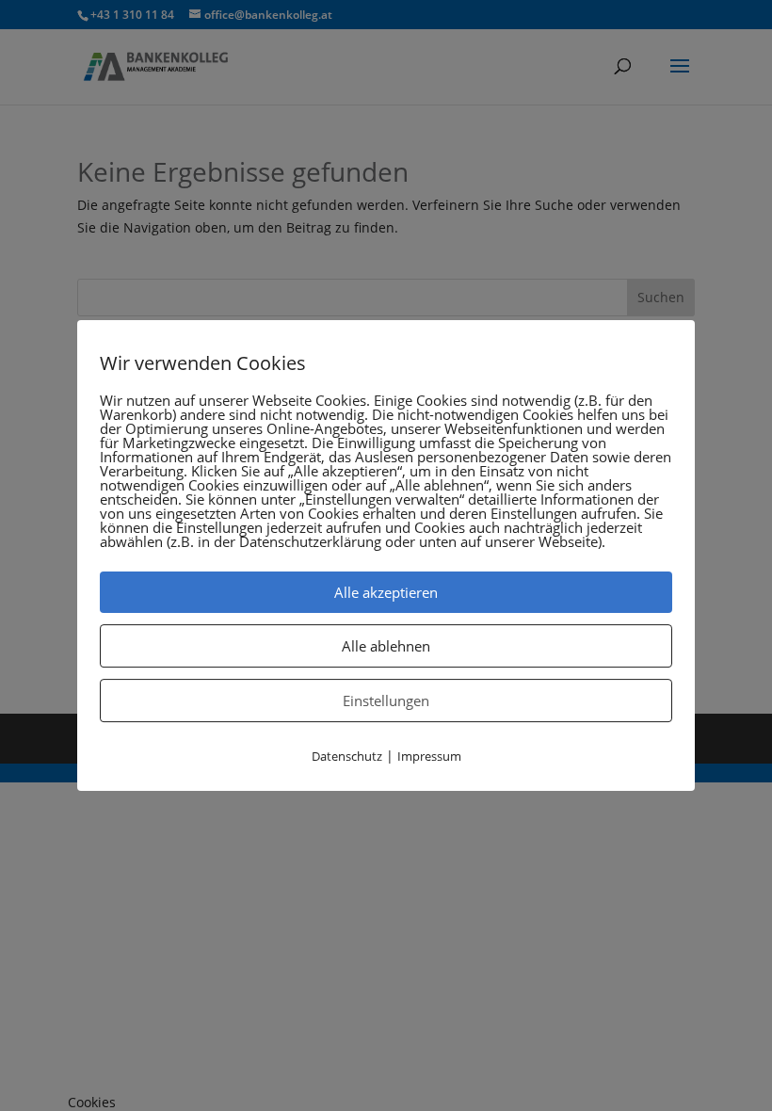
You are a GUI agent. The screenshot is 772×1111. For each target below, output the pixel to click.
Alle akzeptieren (386, 592)
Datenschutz (347, 756)
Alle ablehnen (386, 645)
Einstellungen (386, 700)
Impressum (429, 756)
